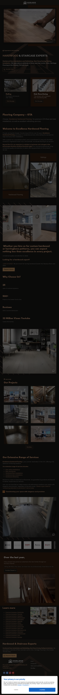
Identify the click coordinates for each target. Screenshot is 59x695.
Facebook (25, 685)
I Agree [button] (42, 690)
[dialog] (29, 685)
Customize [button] (16, 689)
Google (19, 685)
